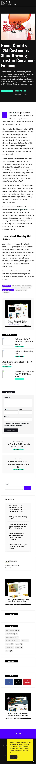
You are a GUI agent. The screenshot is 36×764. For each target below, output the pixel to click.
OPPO (19, 644)
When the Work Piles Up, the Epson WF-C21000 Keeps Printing (24, 374)
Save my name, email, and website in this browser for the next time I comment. (16, 424)
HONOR (25, 640)
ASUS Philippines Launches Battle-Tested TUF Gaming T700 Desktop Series (18, 526)
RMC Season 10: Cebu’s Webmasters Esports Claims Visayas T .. (24, 341)
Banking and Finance (6, 91)
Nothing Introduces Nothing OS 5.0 (24, 352)
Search (7, 484)
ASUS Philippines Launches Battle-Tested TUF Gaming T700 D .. (17, 363)
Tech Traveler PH (25, 288)
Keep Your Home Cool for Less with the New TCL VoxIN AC (18, 445)
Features (20, 13)
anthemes (8, 565)
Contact (20, 20)
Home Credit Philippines (16, 113)
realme (9, 644)
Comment (7, 397)
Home (19, 9)
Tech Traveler (15, 288)
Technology (6, 292)
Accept (14, 757)
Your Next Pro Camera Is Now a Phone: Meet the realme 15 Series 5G (18, 464)
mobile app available (21, 210)
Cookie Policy (14, 753)
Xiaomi (9, 647)
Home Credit (6, 288)
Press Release (20, 91)
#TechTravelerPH (27, 285)
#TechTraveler (16, 285)
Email (21, 409)
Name (6, 409)
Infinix (9, 651)
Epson (18, 647)
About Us (20, 16)
